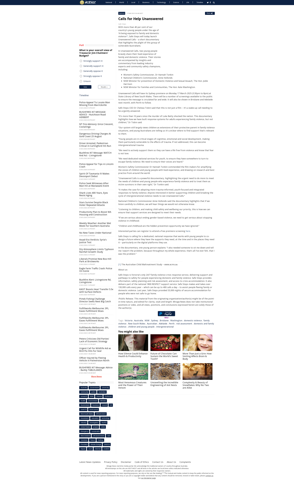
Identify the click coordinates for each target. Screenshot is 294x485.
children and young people (141, 326)
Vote (85, 87)
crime (103, 427)
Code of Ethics (142, 462)
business (96, 405)
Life (187, 2)
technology (105, 418)
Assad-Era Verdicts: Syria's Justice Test (93, 241)
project (95, 427)
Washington (176, 320)
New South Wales (136, 323)
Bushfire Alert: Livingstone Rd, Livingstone (95, 281)
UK (111, 405)
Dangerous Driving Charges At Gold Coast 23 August (95, 135)
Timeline (199, 2)
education (95, 418)
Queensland (85, 405)
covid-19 (83, 409)
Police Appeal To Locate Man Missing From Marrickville (94, 104)
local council (94, 409)
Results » (104, 87)
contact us (209, 476)
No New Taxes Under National (95, 232)
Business (146, 2)
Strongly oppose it (92, 76)
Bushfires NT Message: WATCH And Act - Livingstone (95, 154)
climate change (96, 444)
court (90, 449)
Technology (161, 2)
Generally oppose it (93, 71)
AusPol (104, 422)
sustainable (96, 431)
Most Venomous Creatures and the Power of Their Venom (132, 385)
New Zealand (85, 436)
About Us (171, 462)
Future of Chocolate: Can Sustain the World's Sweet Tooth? (164, 356)
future (92, 440)
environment (92, 401)
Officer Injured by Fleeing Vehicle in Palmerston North (94, 359)
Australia (138, 320)
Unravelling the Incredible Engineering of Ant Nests (164, 384)
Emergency (84, 431)
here (188, 231)
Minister (103, 401)
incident (106, 449)
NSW (147, 320)
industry (83, 422)
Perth (171, 323)
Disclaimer (126, 462)
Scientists (84, 440)
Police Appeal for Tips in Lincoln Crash (96, 165)
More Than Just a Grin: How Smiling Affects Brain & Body (197, 356)
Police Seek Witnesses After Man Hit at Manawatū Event (94, 184)
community (84, 392)
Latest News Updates (90, 462)
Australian (152, 323)
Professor (108, 396)
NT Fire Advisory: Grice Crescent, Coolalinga (96, 125)
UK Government (98, 436)
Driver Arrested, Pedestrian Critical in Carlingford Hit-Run (95, 144)
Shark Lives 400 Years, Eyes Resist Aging (93, 194)
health (83, 401)
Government (94, 388)
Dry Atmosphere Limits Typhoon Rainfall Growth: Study (96, 250)
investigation (94, 422)
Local (133, 2)
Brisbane (164, 320)
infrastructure (101, 414)
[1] (119, 264)
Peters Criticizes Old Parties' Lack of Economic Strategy (94, 340)
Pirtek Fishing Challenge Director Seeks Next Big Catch (95, 300)
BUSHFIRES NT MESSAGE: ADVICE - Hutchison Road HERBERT (92, 114)
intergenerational (165, 326)
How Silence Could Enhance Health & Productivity (133, 355)
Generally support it (93, 66)
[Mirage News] (88, 2)
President (84, 444)
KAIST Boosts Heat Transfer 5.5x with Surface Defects (96, 290)
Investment (85, 418)
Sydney (154, 320)
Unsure (87, 81)
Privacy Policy (110, 462)
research (84, 396)
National (109, 2)
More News (96, 376)
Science (176, 2)
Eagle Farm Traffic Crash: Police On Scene (95, 270)
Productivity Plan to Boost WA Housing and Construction (95, 213)
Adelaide (163, 323)
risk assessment (184, 323)
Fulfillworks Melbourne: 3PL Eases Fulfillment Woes (94, 310)
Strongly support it (93, 60)
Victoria (128, 320)
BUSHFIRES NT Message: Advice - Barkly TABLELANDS (96, 369)
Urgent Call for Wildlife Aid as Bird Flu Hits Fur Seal (95, 349)
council (104, 405)
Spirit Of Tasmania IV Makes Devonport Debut (94, 175)
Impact (83, 449)
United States (85, 427)
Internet (98, 449)
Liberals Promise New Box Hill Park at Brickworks (95, 260)
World (121, 2)
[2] (164, 473)
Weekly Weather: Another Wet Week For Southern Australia (95, 224)
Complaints (185, 462)
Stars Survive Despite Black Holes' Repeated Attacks (93, 204)
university (105, 388)
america (107, 444)
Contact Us (157, 462)
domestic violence (193, 320)
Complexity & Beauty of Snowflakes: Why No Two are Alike (196, 385)
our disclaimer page (148, 478)
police (93, 392)
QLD (108, 436)
